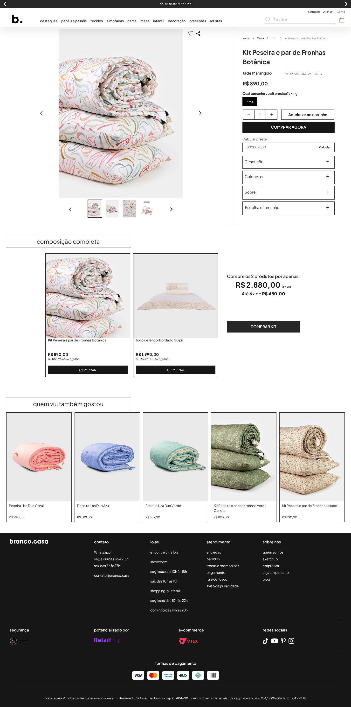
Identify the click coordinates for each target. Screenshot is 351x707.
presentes (197, 21)
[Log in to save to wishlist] (190, 33)
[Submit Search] (268, 19)
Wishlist (328, 12)
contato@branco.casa (112, 575)
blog (266, 579)
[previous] (41, 113)
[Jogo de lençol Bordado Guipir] (175, 296)
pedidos (213, 559)
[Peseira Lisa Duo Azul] (107, 457)
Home (245, 38)
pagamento (215, 572)
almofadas (115, 21)
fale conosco (216, 579)
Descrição (254, 161)
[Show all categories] (274, 38)
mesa (144, 21)
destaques (48, 21)
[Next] (171, 209)
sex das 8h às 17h (107, 565)
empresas (271, 565)
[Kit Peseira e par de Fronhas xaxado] (312, 457)
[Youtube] (274, 640)
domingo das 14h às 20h (169, 610)
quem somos (273, 552)
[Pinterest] (283, 641)
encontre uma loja (164, 552)
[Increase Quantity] (271, 114)
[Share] (198, 33)
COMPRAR (87, 370)
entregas (213, 552)
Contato (314, 12)
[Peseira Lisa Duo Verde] (175, 457)
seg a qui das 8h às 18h (111, 559)
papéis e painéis (74, 21)
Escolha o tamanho (262, 207)
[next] (200, 113)
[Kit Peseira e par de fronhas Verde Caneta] (243, 457)
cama (132, 21)
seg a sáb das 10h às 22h (169, 600)
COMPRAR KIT (263, 326)
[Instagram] (291, 641)
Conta (341, 12)
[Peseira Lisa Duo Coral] (39, 457)
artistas (216, 21)
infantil (158, 21)
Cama (260, 38)
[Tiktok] (265, 641)
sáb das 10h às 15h (164, 581)
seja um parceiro (276, 572)
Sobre (250, 191)
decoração (177, 21)
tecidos (96, 21)
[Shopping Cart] (341, 19)
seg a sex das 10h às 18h (168, 571)
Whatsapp (102, 552)
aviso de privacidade (222, 586)
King (250, 101)
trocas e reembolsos (222, 565)
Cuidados (254, 176)
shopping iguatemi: (165, 591)
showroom (158, 562)
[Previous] (70, 209)
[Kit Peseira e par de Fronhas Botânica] (88, 296)
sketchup (270, 559)
